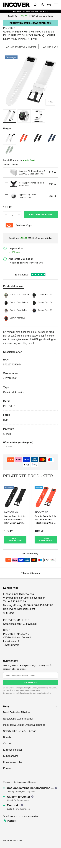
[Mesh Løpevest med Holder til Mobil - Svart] (13, 184)
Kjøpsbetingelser (12, 749)
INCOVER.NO (16, 840)
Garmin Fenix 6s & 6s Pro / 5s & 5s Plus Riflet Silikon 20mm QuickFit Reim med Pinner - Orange (45, 523)
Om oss (7, 743)
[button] (49, 4)
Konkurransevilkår (13, 762)
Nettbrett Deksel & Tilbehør (18, 718)
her (49, 693)
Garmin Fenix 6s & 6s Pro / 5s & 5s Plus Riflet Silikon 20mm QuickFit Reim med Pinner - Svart (14, 523)
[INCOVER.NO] (16, 4)
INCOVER (9, 28)
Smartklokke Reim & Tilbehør (19, 731)
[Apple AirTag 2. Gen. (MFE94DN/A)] (13, 196)
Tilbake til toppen (30, 573)
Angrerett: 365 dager (20, 259)
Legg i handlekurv (41, 214)
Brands (7, 737)
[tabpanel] (30, 403)
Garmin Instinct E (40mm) (21, 47)
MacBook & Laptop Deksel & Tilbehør (24, 725)
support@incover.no (23, 594)
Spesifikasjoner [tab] (12, 352)
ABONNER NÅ (30, 682)
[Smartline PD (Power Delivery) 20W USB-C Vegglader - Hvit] (13, 172)
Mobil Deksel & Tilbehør (16, 712)
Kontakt (7, 768)
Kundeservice (10, 756)
